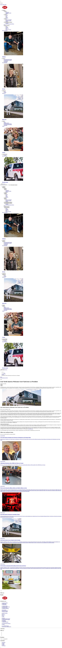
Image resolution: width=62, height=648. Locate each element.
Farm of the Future (8, 191)
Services (4, 58)
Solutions (4, 10)
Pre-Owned (5, 244)
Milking (5, 188)
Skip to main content (3, 4)
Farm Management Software (8, 202)
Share (1, 384)
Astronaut (7, 190)
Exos (6, 208)
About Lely (4, 90)
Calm (6, 196)
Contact (5, 276)
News (5, 275)
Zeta (6, 210)
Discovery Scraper (8, 200)
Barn (4, 205)
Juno (6, 195)
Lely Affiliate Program (5, 625)
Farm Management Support (8, 242)
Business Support (6, 307)
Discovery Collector (9, 199)
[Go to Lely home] (31, 7)
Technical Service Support (8, 243)
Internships (5, 310)
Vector (7, 194)
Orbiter (7, 209)
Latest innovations (6, 206)
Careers (4, 121)
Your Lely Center (5, 154)
